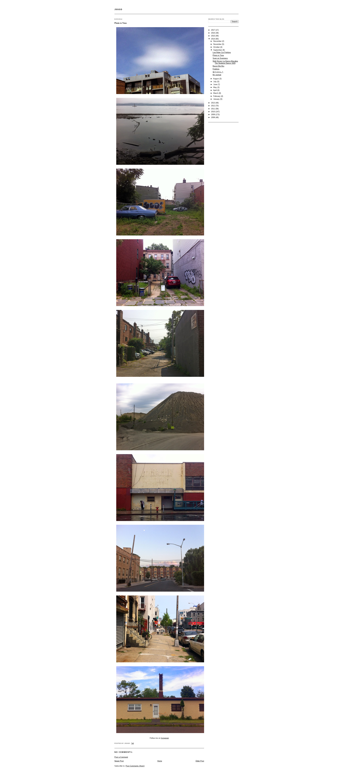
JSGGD (118, 9)
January (216, 99)
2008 (213, 117)
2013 (213, 103)
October (216, 47)
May (215, 87)
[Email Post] (132, 743)
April (215, 90)
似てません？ (218, 72)
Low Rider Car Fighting (222, 52)
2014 (213, 39)
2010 (213, 112)
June (215, 84)
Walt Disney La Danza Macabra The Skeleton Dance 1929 (225, 62)
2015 (213, 36)
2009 (213, 114)
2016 (213, 33)
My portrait (217, 75)
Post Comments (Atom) (135, 766)
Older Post (200, 761)
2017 (213, 30)
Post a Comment (121, 757)
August (216, 79)
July (215, 82)
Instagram (165, 738)
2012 (213, 106)
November (217, 44)
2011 (213, 109)
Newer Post (119, 761)
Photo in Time (120, 23)
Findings (216, 69)
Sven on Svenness (220, 58)
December (217, 41)
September (218, 50)
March (216, 93)
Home (159, 761)
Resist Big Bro (218, 66)
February (217, 96)
